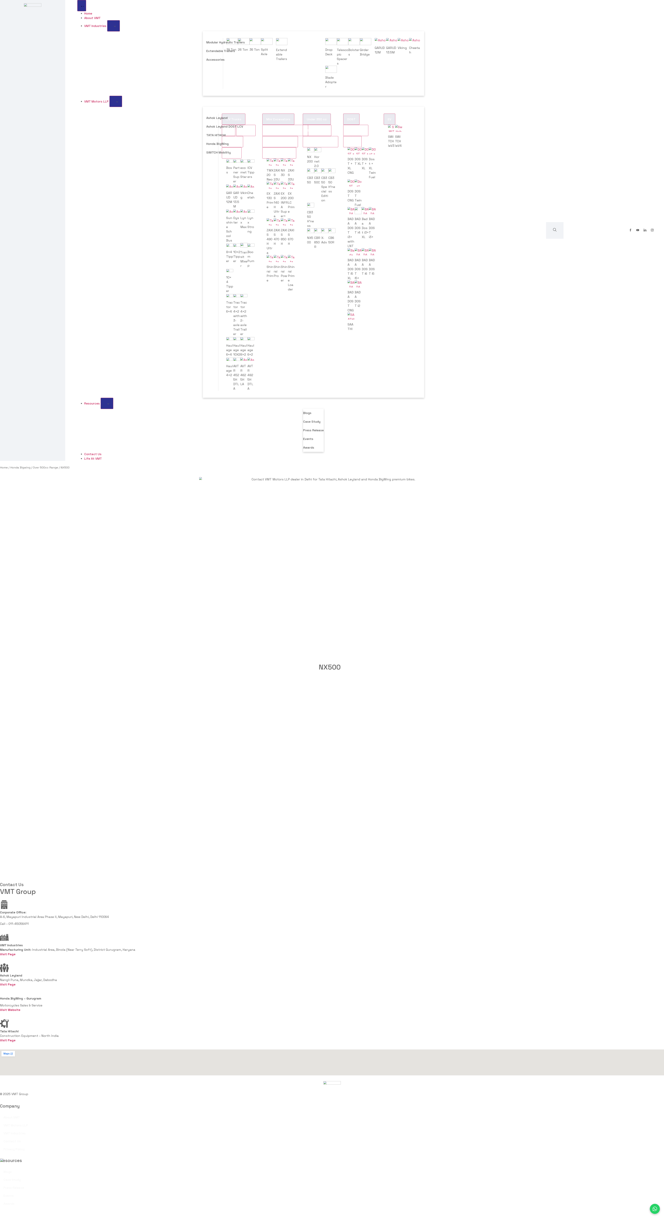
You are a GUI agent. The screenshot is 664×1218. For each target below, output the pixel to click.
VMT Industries (14, 1133)
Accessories (215, 60)
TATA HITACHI (216, 135)
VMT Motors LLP (15, 1125)
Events (308, 439)
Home (4, 467)
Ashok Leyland (217, 118)
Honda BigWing (217, 144)
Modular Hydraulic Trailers (225, 42)
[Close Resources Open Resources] (107, 403)
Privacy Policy (14, 1149)
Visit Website (10, 1010)
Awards (308, 447)
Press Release (313, 430)
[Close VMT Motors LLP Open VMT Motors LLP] (115, 101)
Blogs (307, 413)
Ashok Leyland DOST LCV (224, 126)
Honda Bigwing (20, 467)
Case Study (311, 422)
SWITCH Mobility (218, 152)
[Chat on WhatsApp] (655, 1209)
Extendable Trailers (220, 51)
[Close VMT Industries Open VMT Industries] (113, 25)
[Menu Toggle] (81, 5)
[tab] (246, 130)
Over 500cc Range (45, 467)
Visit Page (8, 984)
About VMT (11, 1117)
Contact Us (12, 1141)
